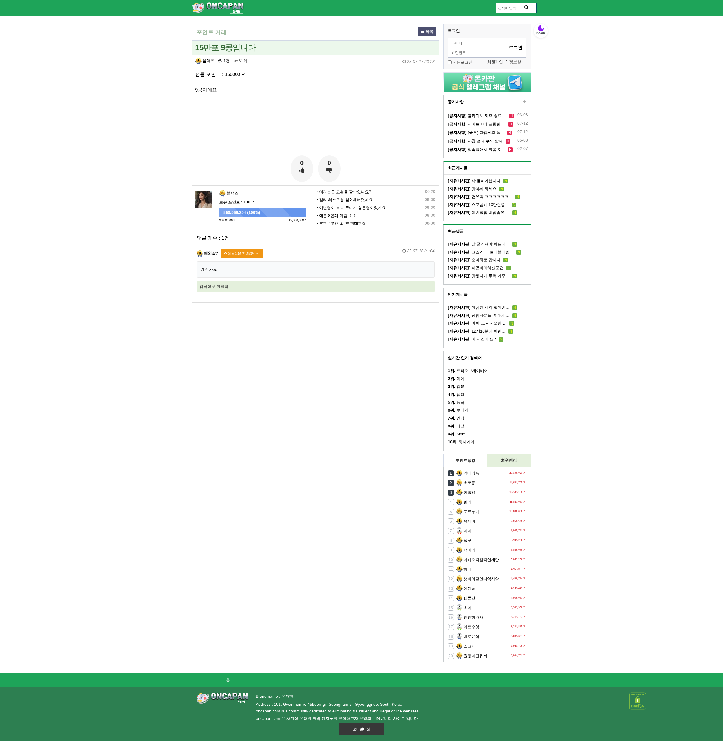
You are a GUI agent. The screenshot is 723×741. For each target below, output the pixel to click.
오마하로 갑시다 (474, 260)
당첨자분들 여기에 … (478, 315)
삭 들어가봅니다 (474, 181)
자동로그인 (462, 62)
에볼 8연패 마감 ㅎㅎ (337, 215)
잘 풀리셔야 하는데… (478, 244)
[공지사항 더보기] (524, 102)
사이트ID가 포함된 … (477, 124)
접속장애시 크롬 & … (476, 149)
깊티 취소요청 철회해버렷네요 (345, 199)
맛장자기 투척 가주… (478, 275)
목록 (429, 31)
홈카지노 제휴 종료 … (477, 115)
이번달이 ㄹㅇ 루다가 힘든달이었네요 (352, 207)
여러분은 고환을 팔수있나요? (344, 192)
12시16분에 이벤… (477, 331)
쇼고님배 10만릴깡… (478, 204)
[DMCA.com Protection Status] (637, 701)
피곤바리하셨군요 (475, 268)
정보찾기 (517, 62)
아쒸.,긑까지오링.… (477, 323)
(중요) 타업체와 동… (476, 132)
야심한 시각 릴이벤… (478, 307)
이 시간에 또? (472, 339)
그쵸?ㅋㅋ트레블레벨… (480, 252)
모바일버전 (361, 729)
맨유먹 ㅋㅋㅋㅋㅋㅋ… (480, 196)
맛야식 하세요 (472, 188)
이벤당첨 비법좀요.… (478, 212)
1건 (226, 60)
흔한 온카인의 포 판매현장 (342, 223)
